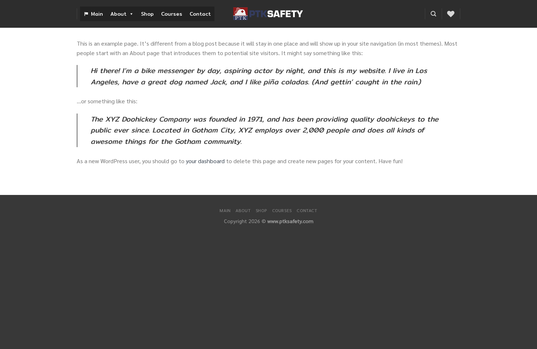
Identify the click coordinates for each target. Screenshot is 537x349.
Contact (200, 14)
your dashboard (205, 161)
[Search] (433, 14)
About (118, 14)
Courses (171, 14)
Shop (147, 14)
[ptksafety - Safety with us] (268, 14)
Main (97, 14)
